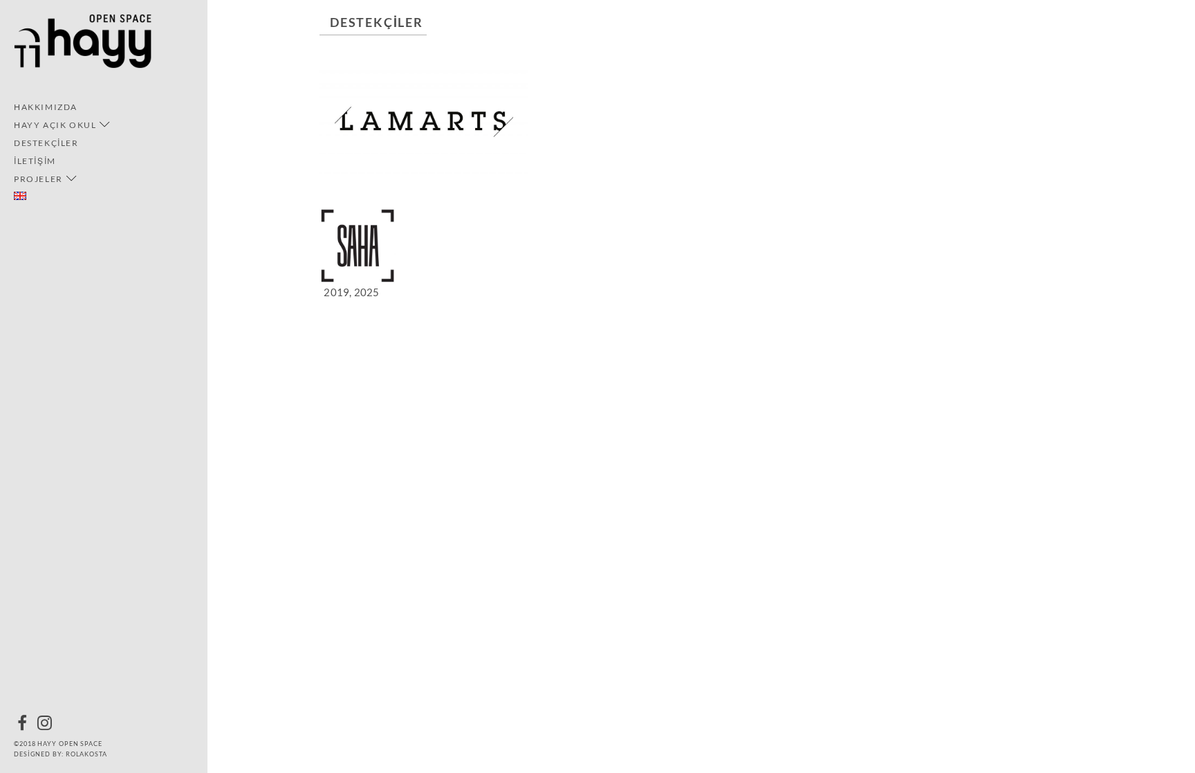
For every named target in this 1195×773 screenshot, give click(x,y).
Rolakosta (86, 754)
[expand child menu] (105, 124)
